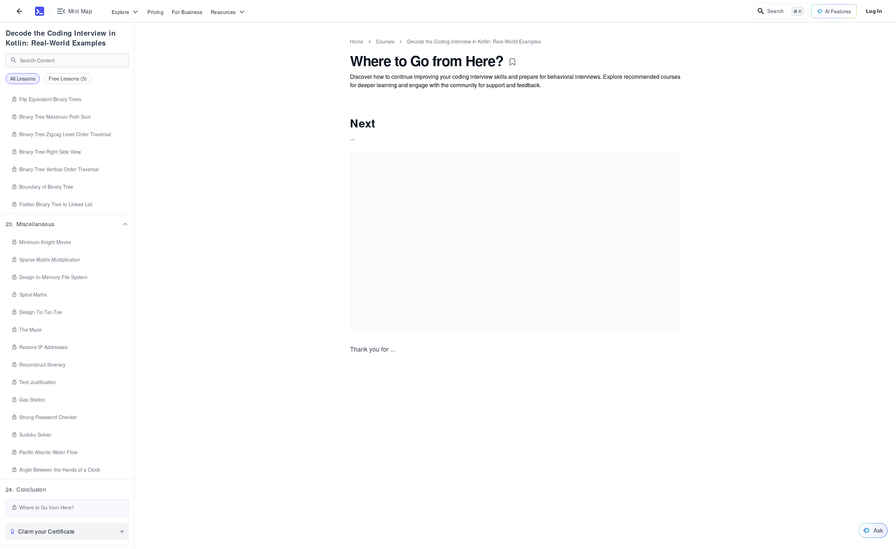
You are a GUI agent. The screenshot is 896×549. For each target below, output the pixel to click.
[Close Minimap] (134, 49)
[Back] (19, 11)
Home (356, 41)
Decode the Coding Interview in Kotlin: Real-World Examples (60, 38)
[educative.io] (39, 11)
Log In (874, 11)
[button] (67, 224)
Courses (385, 41)
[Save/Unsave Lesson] (512, 62)
